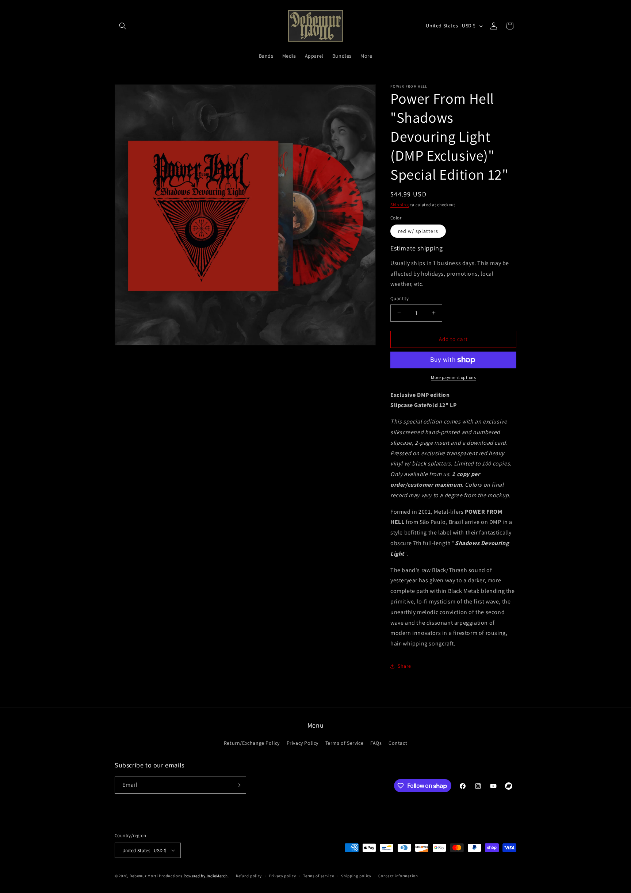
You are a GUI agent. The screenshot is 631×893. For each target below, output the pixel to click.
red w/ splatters (418, 231)
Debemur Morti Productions (156, 875)
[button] (123, 26)
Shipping (399, 204)
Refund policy (249, 875)
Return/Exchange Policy (252, 743)
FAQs (376, 743)
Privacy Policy (302, 743)
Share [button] (404, 666)
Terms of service (318, 875)
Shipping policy (356, 875)
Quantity (399, 298)
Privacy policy (282, 875)
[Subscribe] (238, 785)
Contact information (398, 875)
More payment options (453, 377)
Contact (398, 743)
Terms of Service (344, 743)
